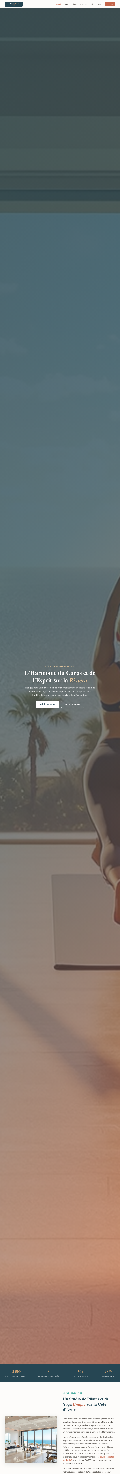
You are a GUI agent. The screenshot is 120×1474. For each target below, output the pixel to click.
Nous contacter (72, 704)
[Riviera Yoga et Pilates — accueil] (14, 4)
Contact (110, 4)
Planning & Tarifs (87, 4)
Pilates (74, 4)
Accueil (58, 4)
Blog (99, 4)
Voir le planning (47, 704)
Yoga (66, 4)
